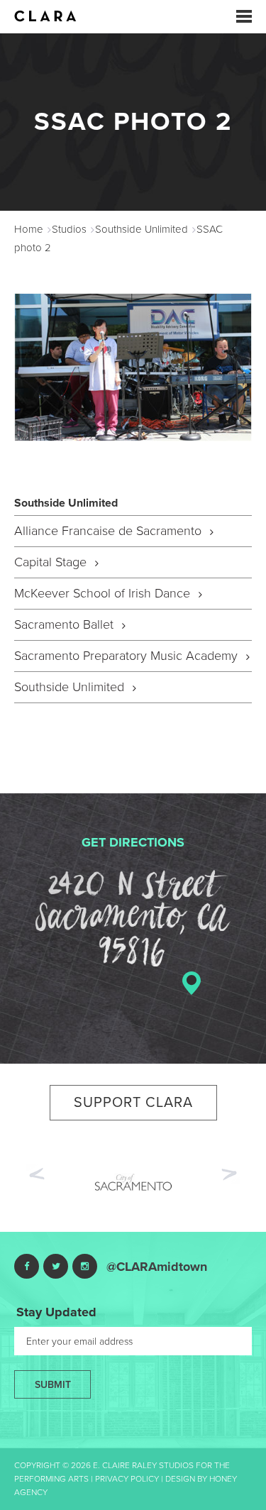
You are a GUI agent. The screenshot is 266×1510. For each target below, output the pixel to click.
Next (230, 1176)
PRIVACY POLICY (127, 1479)
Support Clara (133, 1102)
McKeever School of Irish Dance (104, 593)
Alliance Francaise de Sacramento (109, 531)
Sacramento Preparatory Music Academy (127, 655)
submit (53, 1385)
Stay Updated (56, 1312)
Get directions (133, 842)
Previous (35, 1172)
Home (28, 229)
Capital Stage (52, 562)
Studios (69, 229)
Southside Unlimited (141, 229)
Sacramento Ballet (65, 624)
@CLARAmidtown (156, 1266)
